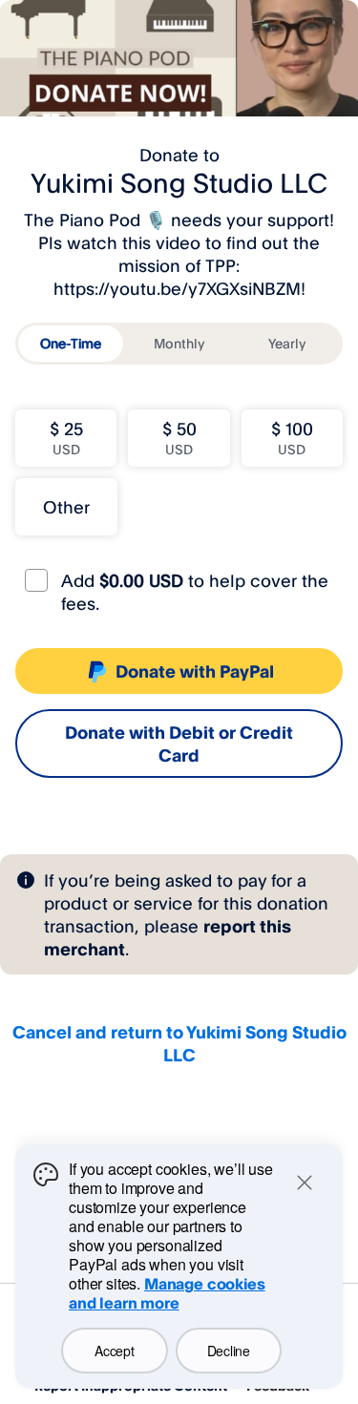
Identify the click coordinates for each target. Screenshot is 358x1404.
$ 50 (179, 437)
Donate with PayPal (195, 670)
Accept (114, 1350)
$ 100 (292, 437)
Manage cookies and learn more (167, 1293)
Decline (228, 1350)
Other (66, 506)
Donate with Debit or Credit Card (179, 743)
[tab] (70, 343)
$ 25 (66, 437)
